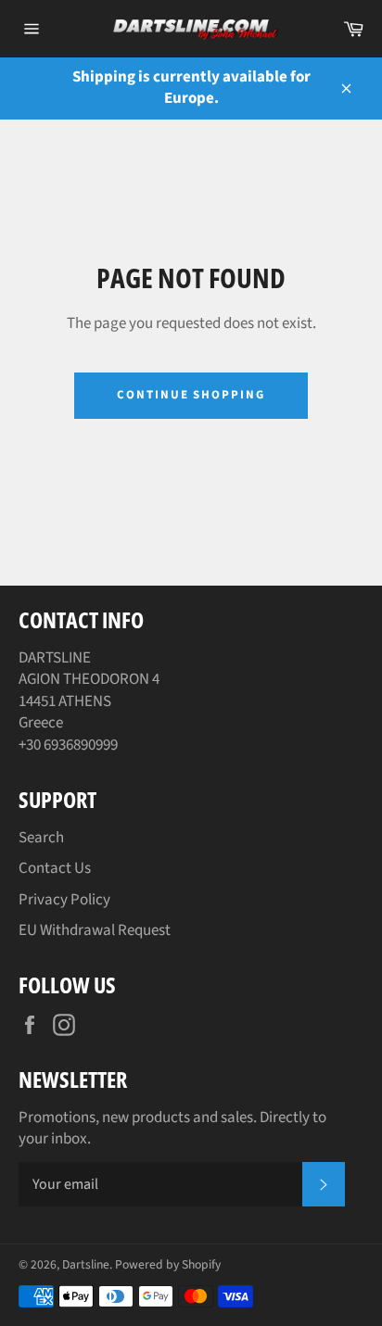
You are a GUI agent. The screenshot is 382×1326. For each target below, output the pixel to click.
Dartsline (85, 1264)
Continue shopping (191, 394)
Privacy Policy (64, 900)
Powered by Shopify (168, 1264)
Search (41, 838)
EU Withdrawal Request (95, 930)
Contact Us (55, 868)
